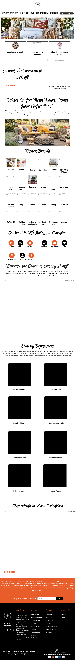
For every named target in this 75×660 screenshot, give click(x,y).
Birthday (20, 246)
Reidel (32, 205)
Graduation (30, 246)
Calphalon (43, 170)
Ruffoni (43, 205)
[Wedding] (11, 243)
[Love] (64, 243)
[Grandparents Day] (12, 255)
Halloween (44, 246)
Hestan (43, 187)
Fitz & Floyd (11, 188)
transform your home (36, 351)
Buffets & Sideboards (32, 223)
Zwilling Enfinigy (21, 223)
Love (64, 246)
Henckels (32, 187)
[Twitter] (4, 630)
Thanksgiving (55, 246)
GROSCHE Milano (64, 171)
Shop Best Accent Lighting (37, 53)
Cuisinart (53, 170)
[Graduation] (30, 243)
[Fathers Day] (22, 255)
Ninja (22, 205)
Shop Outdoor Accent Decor (59, 53)
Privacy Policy (12, 654)
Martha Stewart (11, 206)
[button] (2, 4)
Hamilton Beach (21, 188)
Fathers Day (22, 259)
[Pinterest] (10, 630)
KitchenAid (64, 187)
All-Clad (11, 170)
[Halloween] (44, 243)
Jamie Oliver (53, 188)
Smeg (53, 205)
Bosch (32, 170)
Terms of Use (20, 654)
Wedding (11, 246)
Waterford (64, 205)
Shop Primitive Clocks (15, 52)
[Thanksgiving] (54, 243)
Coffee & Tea (42, 223)
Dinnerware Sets (53, 223)
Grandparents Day (12, 259)
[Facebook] (1, 630)
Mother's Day (31, 259)
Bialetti (21, 170)
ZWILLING (11, 222)
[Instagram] (7, 630)
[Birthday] (20, 243)
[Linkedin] (13, 630)
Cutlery (64, 222)
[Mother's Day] (31, 255)
